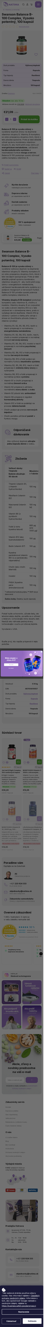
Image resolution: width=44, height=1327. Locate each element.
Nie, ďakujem (11, 668)
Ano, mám (11, 664)
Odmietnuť (11, 1321)
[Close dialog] (41, 652)
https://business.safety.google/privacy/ (19, 1306)
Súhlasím (32, 1321)
